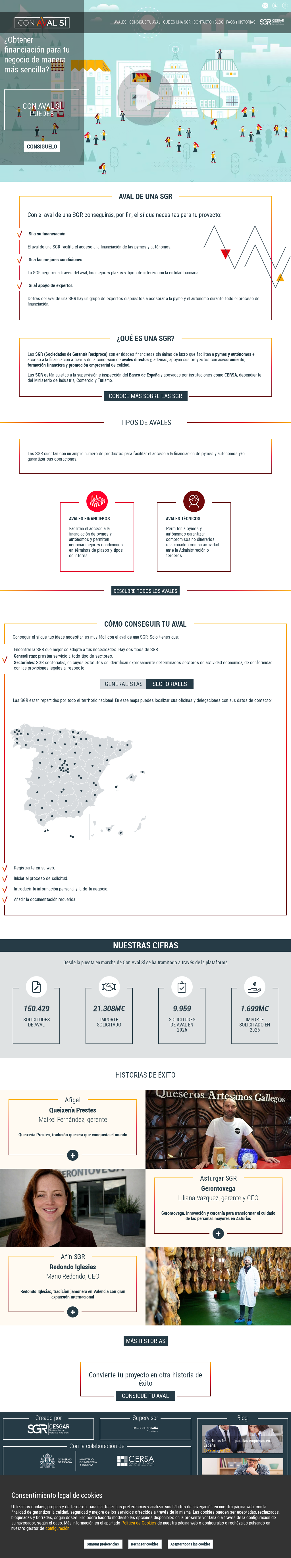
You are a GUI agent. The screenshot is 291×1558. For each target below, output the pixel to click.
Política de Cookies (138, 1523)
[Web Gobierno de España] (74, 1462)
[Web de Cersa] (135, 1462)
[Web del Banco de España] (145, 1434)
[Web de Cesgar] (48, 1433)
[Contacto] (265, 7)
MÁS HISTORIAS (145, 1341)
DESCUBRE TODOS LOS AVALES (145, 591)
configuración (57, 1528)
